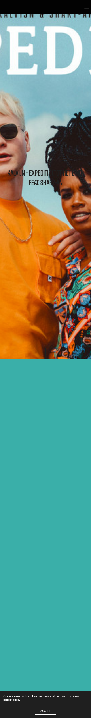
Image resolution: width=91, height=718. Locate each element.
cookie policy (11, 700)
